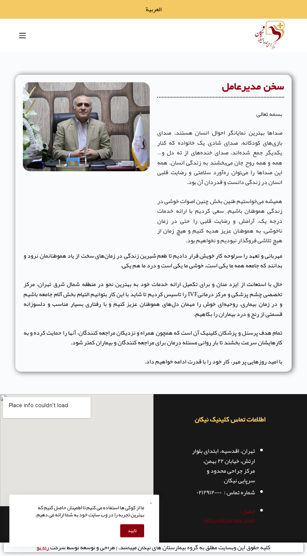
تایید (132, 530)
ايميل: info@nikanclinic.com (229, 516)
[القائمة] (22, 35)
